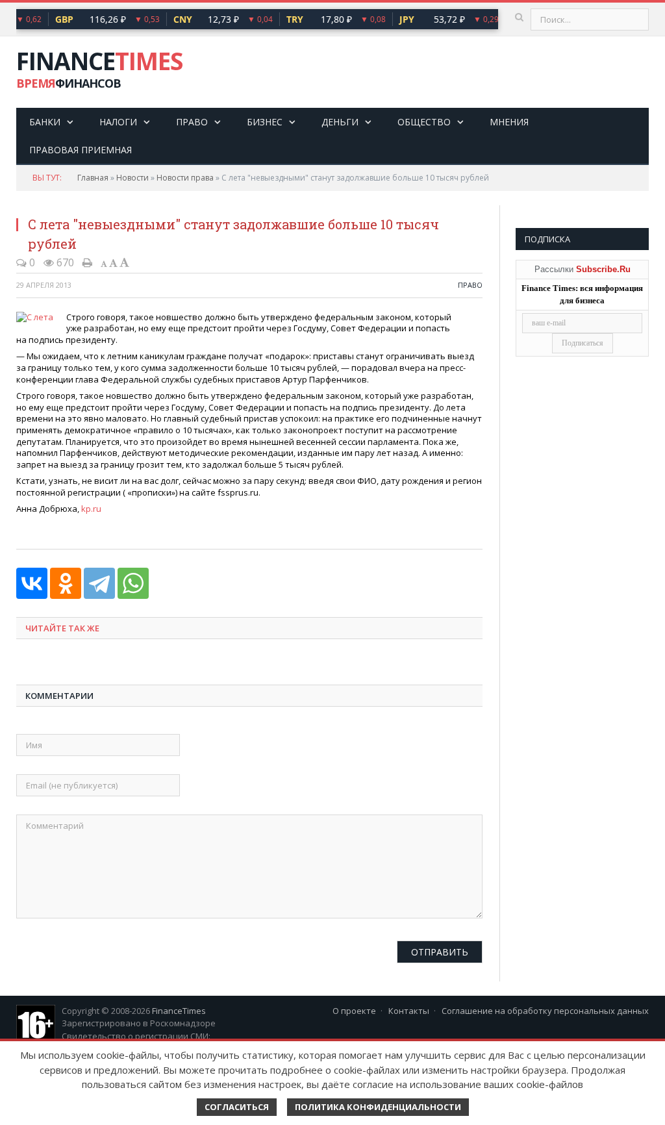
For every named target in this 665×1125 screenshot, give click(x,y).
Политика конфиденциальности (378, 1107)
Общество (424, 122)
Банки (44, 122)
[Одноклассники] (65, 583)
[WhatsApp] (133, 583)
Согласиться (237, 1107)
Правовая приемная (80, 150)
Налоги (118, 122)
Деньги (339, 122)
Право (192, 122)
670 (64, 262)
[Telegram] (99, 583)
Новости (132, 177)
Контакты (408, 1011)
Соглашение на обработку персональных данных (545, 1011)
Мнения (509, 122)
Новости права (185, 177)
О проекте (354, 1011)
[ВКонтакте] (31, 583)
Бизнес (264, 122)
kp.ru (91, 508)
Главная (92, 177)
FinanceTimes (179, 1011)
